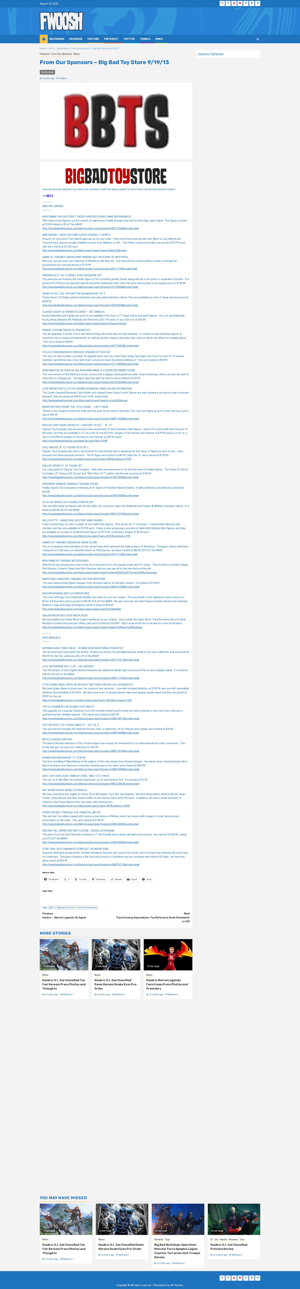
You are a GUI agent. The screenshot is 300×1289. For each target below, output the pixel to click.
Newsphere (160, 1285)
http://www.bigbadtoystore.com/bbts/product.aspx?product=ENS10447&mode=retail (90, 824)
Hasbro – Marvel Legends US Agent (64, 915)
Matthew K (67, 994)
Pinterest (111, 39)
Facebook (75, 39)
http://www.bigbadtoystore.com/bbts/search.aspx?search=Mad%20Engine (84, 250)
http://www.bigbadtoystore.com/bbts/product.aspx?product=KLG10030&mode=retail (90, 382)
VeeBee (63, 78)
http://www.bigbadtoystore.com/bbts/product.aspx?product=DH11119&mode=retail (89, 554)
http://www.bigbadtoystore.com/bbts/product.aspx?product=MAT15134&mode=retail (90, 751)
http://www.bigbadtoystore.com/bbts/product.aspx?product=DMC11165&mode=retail (90, 678)
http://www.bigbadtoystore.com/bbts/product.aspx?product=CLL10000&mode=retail (90, 364)
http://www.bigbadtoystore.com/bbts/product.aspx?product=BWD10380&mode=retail (90, 769)
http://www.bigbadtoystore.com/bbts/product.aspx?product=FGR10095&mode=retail (90, 495)
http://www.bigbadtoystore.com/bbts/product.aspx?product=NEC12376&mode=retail (90, 513)
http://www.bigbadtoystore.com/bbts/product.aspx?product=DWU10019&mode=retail (90, 718)
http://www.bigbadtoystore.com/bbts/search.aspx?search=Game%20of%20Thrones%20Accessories (99, 572)
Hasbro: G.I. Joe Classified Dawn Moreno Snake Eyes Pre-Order (116, 984)
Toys (167, 1239)
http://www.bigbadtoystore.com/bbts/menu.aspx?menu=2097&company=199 (86, 536)
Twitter (129, 39)
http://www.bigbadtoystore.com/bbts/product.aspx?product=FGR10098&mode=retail (90, 477)
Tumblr (145, 39)
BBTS (52, 907)
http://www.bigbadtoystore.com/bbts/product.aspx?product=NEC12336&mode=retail (90, 228)
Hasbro (223, 1239)
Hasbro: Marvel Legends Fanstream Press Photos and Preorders (167, 984)
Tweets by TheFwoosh (211, 53)
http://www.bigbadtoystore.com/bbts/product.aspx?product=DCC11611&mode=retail (90, 659)
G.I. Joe (214, 1239)
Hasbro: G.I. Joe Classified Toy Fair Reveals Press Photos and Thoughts (64, 984)
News (77, 53)
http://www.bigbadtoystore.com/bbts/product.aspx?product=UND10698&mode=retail (90, 732)
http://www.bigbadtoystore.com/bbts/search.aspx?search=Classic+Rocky (84, 323)
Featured (45, 53)
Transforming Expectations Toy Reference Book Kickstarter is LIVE (153, 917)
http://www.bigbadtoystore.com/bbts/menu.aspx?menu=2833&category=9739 (86, 459)
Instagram (56, 39)
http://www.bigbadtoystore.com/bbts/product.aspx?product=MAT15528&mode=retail (90, 418)
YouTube (93, 39)
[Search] (258, 39)
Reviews (159, 1239)
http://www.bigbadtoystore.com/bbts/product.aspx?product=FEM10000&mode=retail (90, 842)
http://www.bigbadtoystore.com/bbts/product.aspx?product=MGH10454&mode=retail (90, 586)
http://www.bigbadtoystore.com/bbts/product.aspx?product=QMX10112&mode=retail (90, 864)
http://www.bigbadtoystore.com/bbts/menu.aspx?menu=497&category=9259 (86, 805)
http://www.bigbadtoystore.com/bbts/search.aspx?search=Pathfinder (81, 609)
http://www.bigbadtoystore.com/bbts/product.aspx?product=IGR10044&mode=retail (90, 305)
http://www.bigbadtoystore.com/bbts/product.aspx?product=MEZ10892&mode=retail (90, 783)
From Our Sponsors (61, 53)
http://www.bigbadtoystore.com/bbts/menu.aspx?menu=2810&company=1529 (87, 700)
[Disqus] (116, 1049)
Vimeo (159, 39)
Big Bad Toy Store (66, 907)
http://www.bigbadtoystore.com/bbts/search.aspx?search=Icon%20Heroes (85, 400)
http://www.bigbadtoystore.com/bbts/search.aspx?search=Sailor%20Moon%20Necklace (92, 627)
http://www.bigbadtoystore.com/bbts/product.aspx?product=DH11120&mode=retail (89, 268)
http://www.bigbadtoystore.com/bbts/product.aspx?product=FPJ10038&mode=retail (90, 287)
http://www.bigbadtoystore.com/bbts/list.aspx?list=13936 (74, 440)
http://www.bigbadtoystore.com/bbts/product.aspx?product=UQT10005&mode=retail (90, 345)
